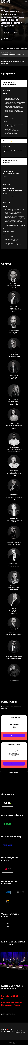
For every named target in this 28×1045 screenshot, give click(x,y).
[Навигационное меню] (26, 1)
